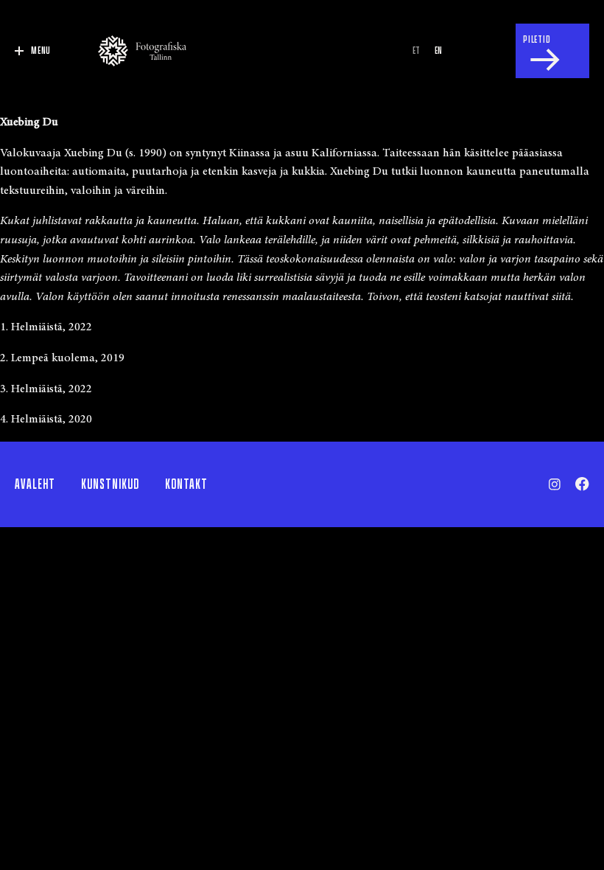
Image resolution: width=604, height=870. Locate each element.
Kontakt (186, 484)
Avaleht (35, 484)
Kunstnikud (110, 484)
